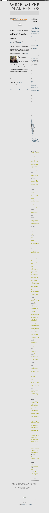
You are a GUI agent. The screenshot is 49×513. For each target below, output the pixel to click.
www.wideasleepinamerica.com (27, 504)
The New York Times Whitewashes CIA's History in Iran (34, 43)
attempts (28, 41)
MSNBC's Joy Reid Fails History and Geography (34, 38)
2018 (31, 118)
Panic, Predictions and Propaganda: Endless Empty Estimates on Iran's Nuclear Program (34, 81)
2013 (31, 123)
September (33, 127)
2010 (31, 147)
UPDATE (34, 55)
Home (19, 89)
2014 (31, 122)
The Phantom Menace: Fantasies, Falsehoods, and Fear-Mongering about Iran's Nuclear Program (34, 69)
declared (16, 33)
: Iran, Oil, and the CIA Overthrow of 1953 (34, 48)
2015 (31, 121)
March (32, 133)
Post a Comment (11, 88)
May (32, 131)
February (33, 134)
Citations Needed (36, 20)
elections (20, 42)
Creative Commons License (26, 499)
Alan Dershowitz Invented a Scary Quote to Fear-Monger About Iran (35, 31)
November (33, 125)
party (11, 42)
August (32, 128)
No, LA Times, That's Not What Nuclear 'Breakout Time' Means (35, 33)
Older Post (28, 89)
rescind (20, 52)
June (32, 130)
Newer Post (11, 89)
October (33, 126)
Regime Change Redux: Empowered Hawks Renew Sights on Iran (34, 41)
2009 (31, 148)
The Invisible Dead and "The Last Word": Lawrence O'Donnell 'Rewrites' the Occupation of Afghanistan (35, 112)
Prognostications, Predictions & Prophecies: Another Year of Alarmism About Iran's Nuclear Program (34, 85)
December (33, 124)
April (32, 132)
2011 (31, 146)
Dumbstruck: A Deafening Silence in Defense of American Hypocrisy (34, 46)
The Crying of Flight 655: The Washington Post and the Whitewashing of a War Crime (35, 91)
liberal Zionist (13, 72)
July (32, 129)
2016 (31, 120)
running (16, 42)
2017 (31, 119)
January (33, 135)
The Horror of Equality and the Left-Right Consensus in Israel (18, 19)
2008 (31, 149)
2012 (31, 145)
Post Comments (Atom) (15, 90)
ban (10, 42)
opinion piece (25, 58)
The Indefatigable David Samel (22, 82)
